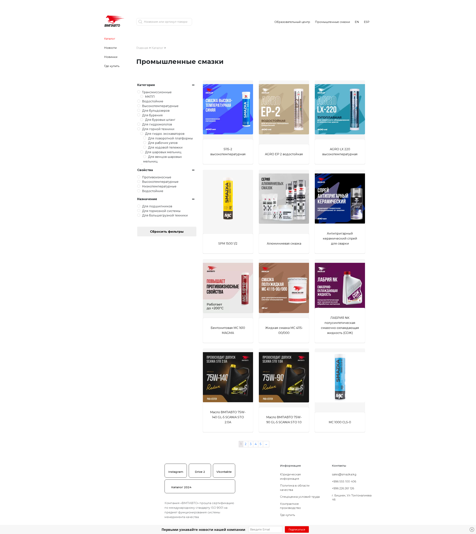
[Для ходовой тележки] (144, 147)
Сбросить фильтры (167, 231)
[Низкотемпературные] (138, 186)
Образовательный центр (292, 22)
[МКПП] (141, 96)
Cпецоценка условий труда (300, 496)
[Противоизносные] (138, 176)
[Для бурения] (138, 114)
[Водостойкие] (138, 101)
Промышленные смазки (332, 22)
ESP (366, 22)
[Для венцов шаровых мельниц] (144, 156)
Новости (110, 48)
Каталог (109, 38)
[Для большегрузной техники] (138, 215)
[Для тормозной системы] (138, 210)
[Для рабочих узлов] (144, 142)
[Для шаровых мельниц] (141, 151)
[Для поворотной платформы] (144, 137)
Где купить (111, 66)
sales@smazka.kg (344, 474)
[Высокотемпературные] (138, 105)
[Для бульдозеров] (138, 110)
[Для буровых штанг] (141, 119)
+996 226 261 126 (343, 488)
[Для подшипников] (138, 206)
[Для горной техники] (138, 128)
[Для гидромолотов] (138, 124)
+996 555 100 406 (344, 481)
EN (357, 22)
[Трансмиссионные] (138, 91)
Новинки (110, 57)
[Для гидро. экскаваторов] (141, 133)
